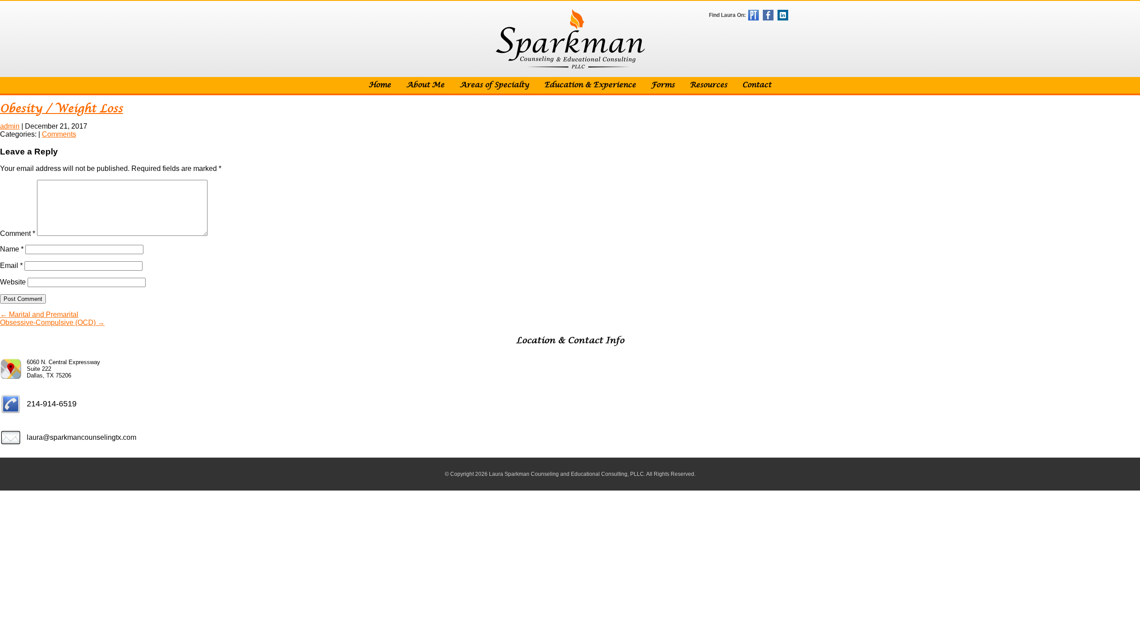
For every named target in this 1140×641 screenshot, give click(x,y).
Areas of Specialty (494, 85)
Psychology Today (753, 15)
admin (10, 126)
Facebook (768, 15)
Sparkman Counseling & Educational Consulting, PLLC (570, 39)
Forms (663, 85)
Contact (756, 85)
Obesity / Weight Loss (61, 109)
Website (13, 282)
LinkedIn (783, 15)
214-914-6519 (52, 403)
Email (11, 265)
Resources (708, 85)
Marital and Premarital (39, 314)
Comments (59, 134)
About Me (425, 85)
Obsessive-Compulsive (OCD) (52, 322)
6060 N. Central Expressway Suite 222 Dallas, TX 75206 (63, 369)
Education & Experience (590, 85)
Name (12, 249)
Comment (17, 233)
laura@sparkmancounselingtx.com (81, 437)
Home (380, 85)
